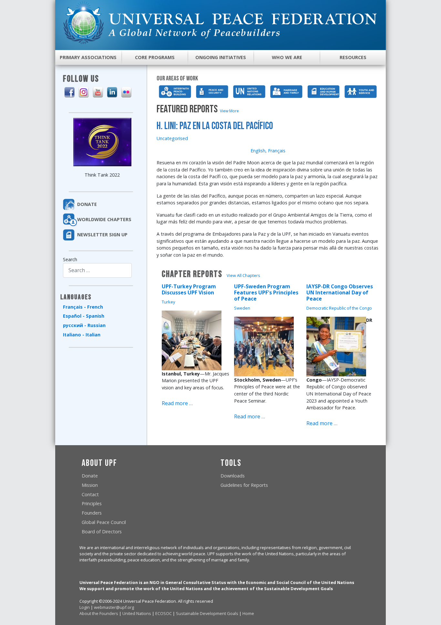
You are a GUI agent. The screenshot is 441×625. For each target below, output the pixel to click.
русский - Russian (84, 325)
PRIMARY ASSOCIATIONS (88, 57)
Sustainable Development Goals (207, 613)
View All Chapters (243, 275)
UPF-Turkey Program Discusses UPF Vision (189, 289)
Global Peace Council (104, 522)
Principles (92, 503)
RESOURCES (353, 57)
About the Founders (98, 613)
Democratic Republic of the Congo (339, 308)
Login (84, 607)
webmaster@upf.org (114, 607)
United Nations (136, 613)
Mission (90, 485)
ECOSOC (163, 613)
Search (70, 259)
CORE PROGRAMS (155, 57)
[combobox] (97, 270)
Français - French (83, 307)
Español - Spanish (83, 316)
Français (276, 151)
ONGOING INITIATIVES (220, 57)
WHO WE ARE (287, 57)
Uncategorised (172, 138)
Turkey (168, 302)
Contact (90, 494)
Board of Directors (102, 531)
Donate (90, 476)
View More (229, 111)
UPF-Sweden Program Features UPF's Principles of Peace (266, 292)
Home (248, 613)
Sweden (242, 308)
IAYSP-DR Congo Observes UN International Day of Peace (339, 292)
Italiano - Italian (81, 335)
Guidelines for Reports (244, 485)
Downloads (233, 476)
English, (259, 151)
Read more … (177, 403)
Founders (92, 513)
